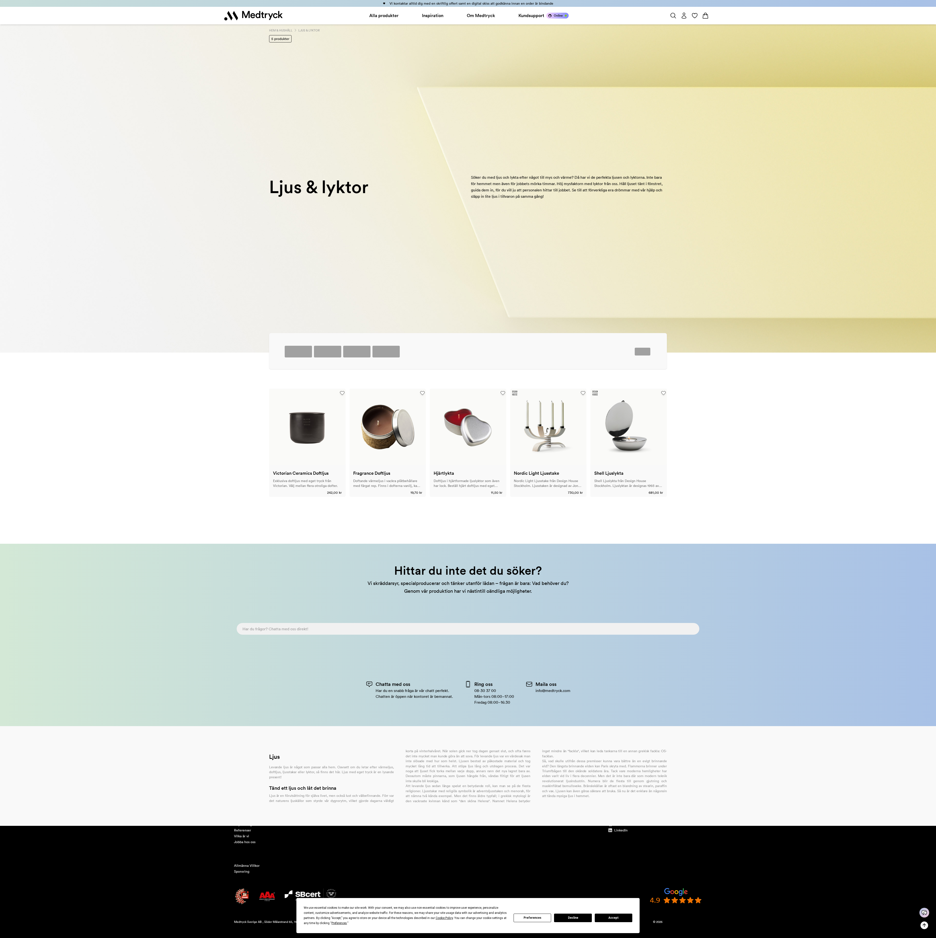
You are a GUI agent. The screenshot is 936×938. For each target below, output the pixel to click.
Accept (613, 917)
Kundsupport (531, 15)
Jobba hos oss (244, 842)
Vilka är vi (241, 836)
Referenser (242, 830)
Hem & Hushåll (280, 30)
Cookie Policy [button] (444, 918)
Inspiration (432, 15)
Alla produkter (384, 15)
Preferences (532, 917)
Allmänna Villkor (247, 865)
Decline (573, 917)
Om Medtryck (481, 15)
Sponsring (241, 871)
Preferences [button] (339, 923)
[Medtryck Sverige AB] (253, 15)
